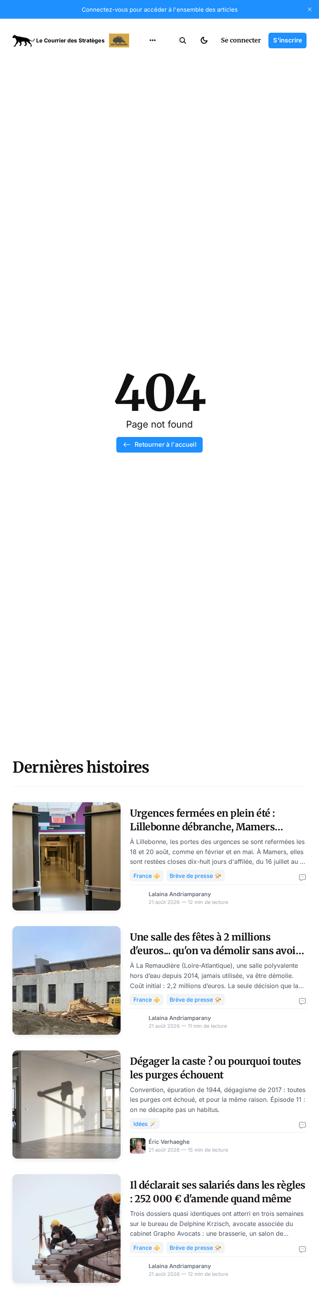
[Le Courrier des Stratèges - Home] (71, 40)
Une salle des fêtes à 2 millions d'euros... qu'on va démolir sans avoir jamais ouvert (215, 951)
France (142, 88)
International (152, 73)
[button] (183, 40)
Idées (140, 103)
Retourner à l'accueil (165, 444)
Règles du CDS (152, 149)
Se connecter (241, 40)
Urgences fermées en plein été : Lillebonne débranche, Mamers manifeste (202, 827)
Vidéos (142, 134)
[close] (309, 9)
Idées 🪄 (144, 1123)
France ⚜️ (146, 875)
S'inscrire (287, 40)
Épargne (144, 119)
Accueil (143, 58)
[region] (152, 40)
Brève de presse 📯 (195, 875)
